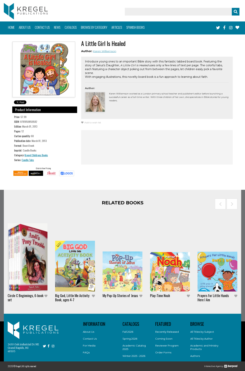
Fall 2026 (127, 331)
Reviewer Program (167, 345)
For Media (89, 345)
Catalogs (71, 27)
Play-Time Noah (160, 295)
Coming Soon (163, 338)
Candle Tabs (28, 160)
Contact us (42, 27)
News (57, 27)
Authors (195, 355)
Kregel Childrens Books (36, 155)
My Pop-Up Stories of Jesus (120, 295)
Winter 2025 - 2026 (133, 355)
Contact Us (90, 338)
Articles (116, 27)
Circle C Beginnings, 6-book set (25, 297)
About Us (88, 331)
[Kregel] (26, 11)
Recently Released (167, 331)
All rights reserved (29, 366)
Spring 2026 (129, 338)
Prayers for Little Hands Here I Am (213, 297)
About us (25, 27)
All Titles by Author (201, 338)
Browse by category (94, 27)
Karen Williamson (104, 51)
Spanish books (135, 27)
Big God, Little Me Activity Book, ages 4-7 (72, 297)
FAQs (86, 352)
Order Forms (163, 352)
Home (11, 27)
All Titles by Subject (202, 331)
